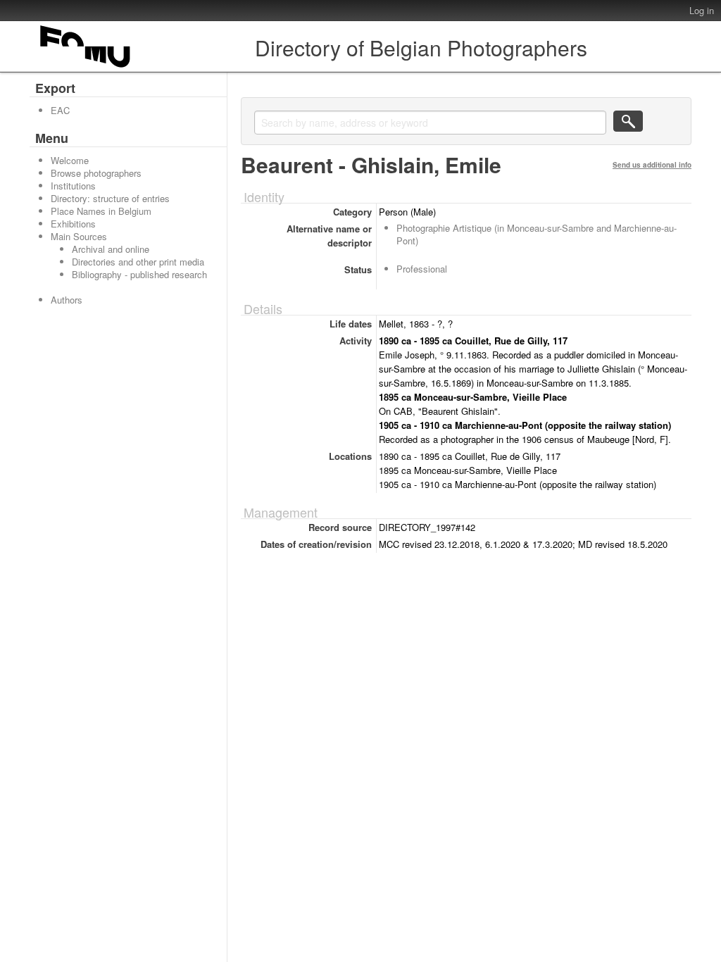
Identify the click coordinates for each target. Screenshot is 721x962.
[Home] (86, 67)
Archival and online (110, 249)
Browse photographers (96, 173)
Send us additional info (652, 165)
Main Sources (79, 236)
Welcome (70, 160)
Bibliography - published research (139, 274)
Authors (66, 299)
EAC (60, 110)
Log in (701, 10)
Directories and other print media (138, 261)
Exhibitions (73, 223)
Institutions (73, 185)
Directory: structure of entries (110, 198)
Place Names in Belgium (101, 211)
